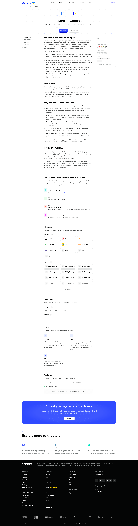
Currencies (27, 45)
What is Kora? (27, 37)
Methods (26, 42)
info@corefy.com (79, 391)
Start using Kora (28, 39)
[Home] (22, 6)
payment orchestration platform (64, 192)
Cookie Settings (85, 523)
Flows (25, 47)
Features (26, 50)
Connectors (29, 6)
